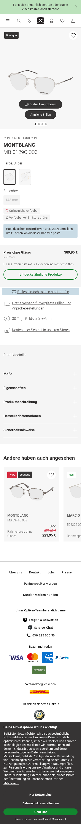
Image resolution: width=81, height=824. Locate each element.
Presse (67, 572)
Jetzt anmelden (62, 228)
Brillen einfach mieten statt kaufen (43, 291)
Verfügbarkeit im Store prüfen (29, 217)
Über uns (15, 572)
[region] (40, 505)
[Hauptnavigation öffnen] (7, 21)
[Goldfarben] (25, 177)
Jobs (51, 572)
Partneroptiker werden (40, 583)
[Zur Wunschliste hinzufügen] (73, 35)
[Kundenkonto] (51, 20)
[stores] (29, 20)
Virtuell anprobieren (43, 104)
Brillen (7, 138)
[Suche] (18, 21)
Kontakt (35, 572)
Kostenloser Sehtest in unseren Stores (41, 329)
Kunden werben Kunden (40, 595)
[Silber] (9, 177)
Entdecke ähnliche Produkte (40, 274)
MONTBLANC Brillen (26, 138)
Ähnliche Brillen (40, 114)
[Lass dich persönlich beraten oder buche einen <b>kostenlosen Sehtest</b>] (40, 7)
